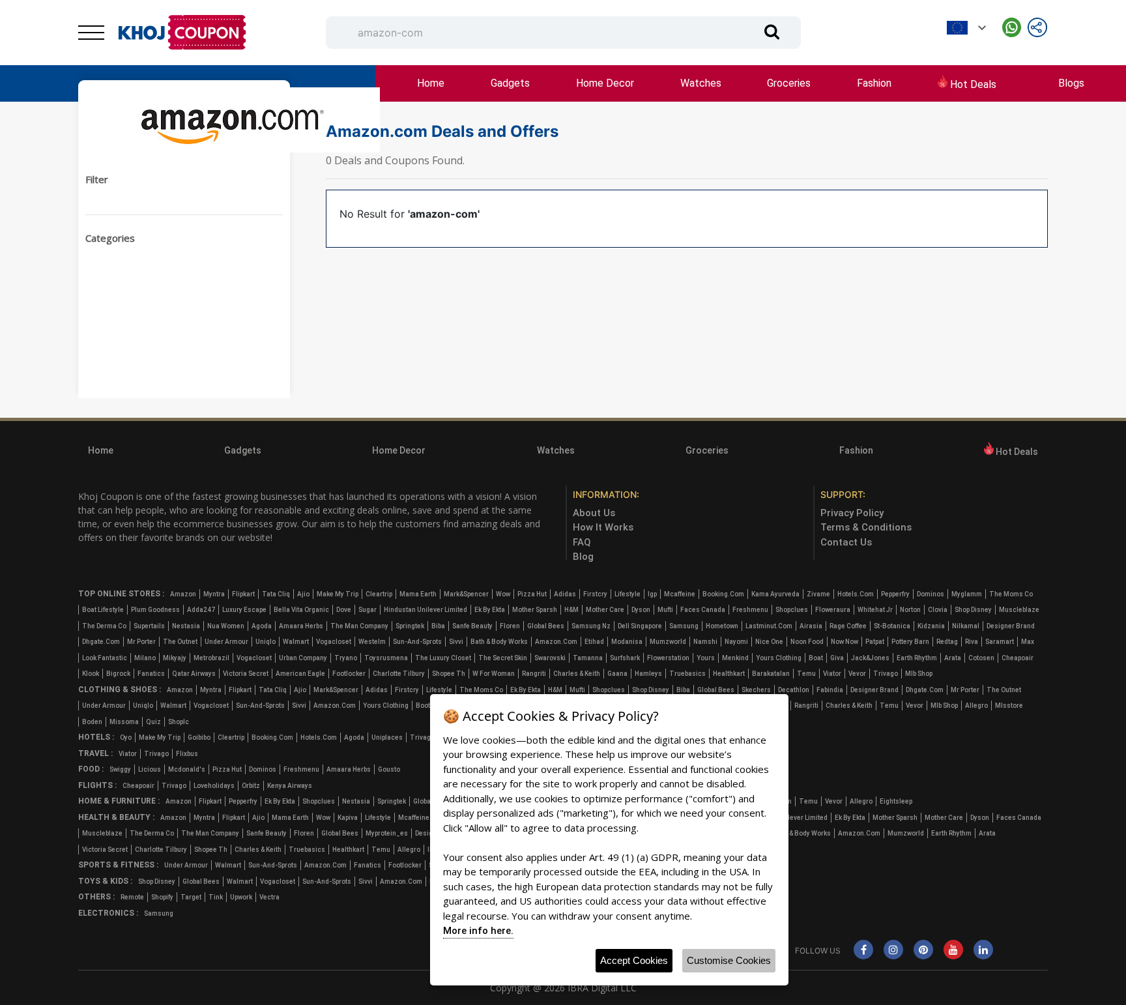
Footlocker (349, 673)
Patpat (874, 641)
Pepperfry (895, 594)
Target (190, 897)
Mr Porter (141, 641)
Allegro (976, 705)
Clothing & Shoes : (119, 689)
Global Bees (545, 626)
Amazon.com (556, 641)
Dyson (640, 609)
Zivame (818, 594)
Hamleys (648, 673)
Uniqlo (265, 641)
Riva (971, 641)
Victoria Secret (245, 673)
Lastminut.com (768, 626)
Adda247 (201, 609)
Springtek (410, 626)
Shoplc (178, 721)
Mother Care (605, 609)
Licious (149, 769)
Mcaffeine (679, 594)
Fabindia (829, 689)
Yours (706, 658)
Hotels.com (855, 594)
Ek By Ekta (489, 609)
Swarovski (550, 658)
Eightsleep (896, 801)
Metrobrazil (211, 658)
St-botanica (892, 626)
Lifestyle (627, 594)
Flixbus (187, 753)
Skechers (756, 689)
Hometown (722, 626)
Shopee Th (448, 673)
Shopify (162, 897)
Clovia (937, 609)
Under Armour (226, 641)
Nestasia (186, 626)
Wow (503, 594)
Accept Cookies (634, 960)
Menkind (735, 658)
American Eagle (300, 673)
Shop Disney (973, 609)
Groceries (789, 83)
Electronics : (108, 913)
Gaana (617, 673)
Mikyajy (174, 658)
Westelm (372, 641)
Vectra (269, 897)
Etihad (594, 641)
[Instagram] (893, 950)
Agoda (262, 626)
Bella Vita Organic (301, 609)
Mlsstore (1009, 705)
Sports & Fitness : (118, 864)
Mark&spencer (466, 594)
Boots (425, 705)
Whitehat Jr (875, 609)
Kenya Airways (289, 785)
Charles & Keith (576, 673)
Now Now (844, 641)
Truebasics (687, 673)
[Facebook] (863, 950)
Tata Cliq (276, 594)
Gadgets (510, 83)
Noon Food (807, 641)
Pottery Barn (910, 641)
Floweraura (832, 609)
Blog (583, 556)
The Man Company (359, 626)
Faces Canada (702, 609)
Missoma (124, 721)
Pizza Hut (532, 594)
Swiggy (120, 769)
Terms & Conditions (866, 527)
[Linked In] (983, 950)
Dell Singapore (640, 626)
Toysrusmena (386, 658)
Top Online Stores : (121, 593)
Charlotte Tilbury (399, 673)
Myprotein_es (387, 833)
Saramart (999, 641)
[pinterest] (923, 950)
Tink (216, 897)
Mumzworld (668, 641)
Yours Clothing (778, 658)
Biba (438, 626)
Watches (700, 83)
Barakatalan (771, 673)
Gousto (389, 769)
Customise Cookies (729, 960)
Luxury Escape (244, 609)
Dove (343, 609)
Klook (90, 673)
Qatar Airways (194, 673)
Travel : (95, 753)
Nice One (769, 641)
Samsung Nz (591, 626)
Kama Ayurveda (775, 594)
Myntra (214, 594)
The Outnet (180, 641)
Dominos (930, 594)
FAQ (582, 542)
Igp (652, 594)
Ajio (303, 594)
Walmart (296, 641)
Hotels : (96, 737)
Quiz (153, 721)
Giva (837, 658)
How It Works (603, 527)
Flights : (97, 785)
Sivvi (456, 641)
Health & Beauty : (116, 817)
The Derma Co (104, 626)
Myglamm (966, 594)
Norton (910, 609)
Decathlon (793, 689)
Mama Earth (418, 594)
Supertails (149, 626)
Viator (832, 673)
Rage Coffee (848, 626)
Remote (132, 897)
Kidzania (931, 626)
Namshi (705, 641)
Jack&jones (870, 658)
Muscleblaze (1019, 609)
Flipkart (243, 594)
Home (430, 83)
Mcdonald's (186, 769)
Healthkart (729, 673)
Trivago (885, 673)
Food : (91, 769)
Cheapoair (1017, 658)
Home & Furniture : (119, 801)
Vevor (857, 673)
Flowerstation (668, 658)
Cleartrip (379, 594)
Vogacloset (333, 641)
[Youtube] (953, 950)
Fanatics (151, 673)
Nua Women (225, 626)
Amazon (183, 594)
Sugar (367, 609)
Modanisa (626, 641)
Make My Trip (337, 594)
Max (1027, 641)
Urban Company (303, 658)
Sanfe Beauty (472, 626)
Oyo (126, 737)
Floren (510, 626)
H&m (571, 609)
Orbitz (251, 785)
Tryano (345, 658)
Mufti (665, 609)
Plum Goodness (155, 609)
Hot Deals (971, 84)
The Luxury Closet (443, 658)
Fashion (874, 83)
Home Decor (605, 83)
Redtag (947, 641)
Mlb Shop (918, 673)
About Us (594, 513)
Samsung (684, 626)
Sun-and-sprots (417, 641)
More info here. (478, 931)
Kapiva (348, 817)
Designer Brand (1011, 626)
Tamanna (588, 658)
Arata (952, 658)
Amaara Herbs (301, 626)
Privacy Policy (852, 513)
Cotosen (981, 658)
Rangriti (534, 673)
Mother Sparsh (534, 609)
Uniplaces (387, 737)
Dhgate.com (101, 641)
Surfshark (625, 658)
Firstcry (595, 594)
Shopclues (791, 609)
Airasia (811, 626)
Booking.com (723, 594)
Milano (145, 658)
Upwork (241, 897)
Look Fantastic (104, 658)
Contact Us (846, 542)
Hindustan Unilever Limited (425, 609)
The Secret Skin (502, 658)
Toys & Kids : (105, 881)
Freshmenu (750, 609)
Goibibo (199, 737)
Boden (92, 721)
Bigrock (118, 673)
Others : (96, 896)
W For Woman (493, 673)
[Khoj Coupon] (182, 32)
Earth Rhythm (917, 658)
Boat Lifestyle (103, 609)
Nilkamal (965, 626)
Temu (806, 673)
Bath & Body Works (499, 641)
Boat (816, 658)
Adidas (565, 594)
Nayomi (736, 641)
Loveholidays (214, 785)
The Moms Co (1011, 594)
